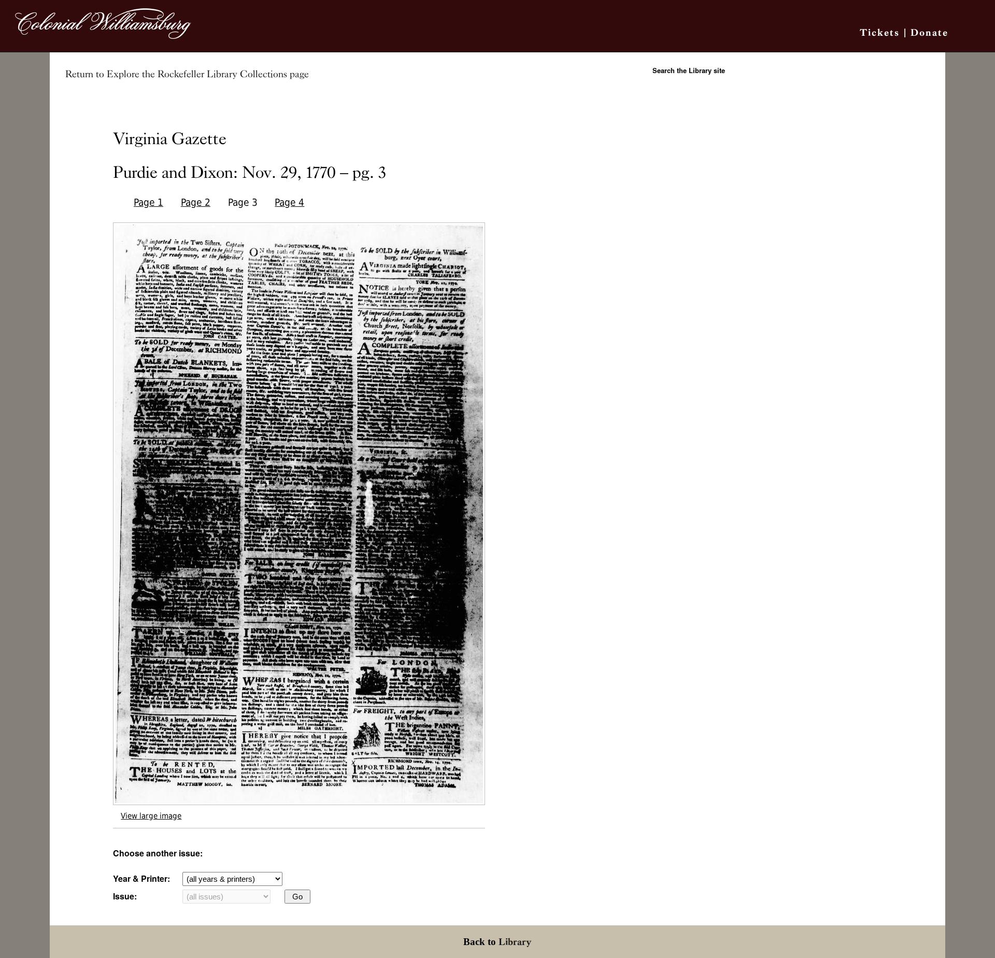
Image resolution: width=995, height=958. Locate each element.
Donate (929, 32)
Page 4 (289, 202)
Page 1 (148, 202)
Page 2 (195, 202)
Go (297, 896)
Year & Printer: (141, 878)
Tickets (880, 32)
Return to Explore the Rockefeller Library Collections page (187, 74)
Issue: (125, 896)
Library (515, 942)
